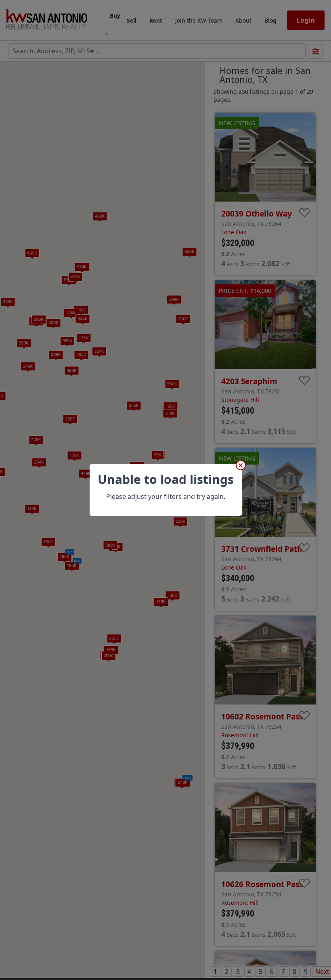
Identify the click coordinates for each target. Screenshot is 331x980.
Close (241, 465)
